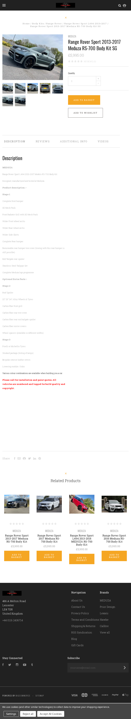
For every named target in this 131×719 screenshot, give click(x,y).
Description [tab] (14, 141)
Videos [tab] (103, 141)
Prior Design (107, 606)
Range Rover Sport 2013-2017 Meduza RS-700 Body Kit (17, 538)
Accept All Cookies (51, 714)
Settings (11, 714)
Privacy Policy (80, 613)
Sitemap (40, 695)
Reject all (28, 714)
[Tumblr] (32, 665)
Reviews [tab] (43, 141)
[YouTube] (24, 665)
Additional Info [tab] (73, 141)
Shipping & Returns (83, 626)
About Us (76, 600)
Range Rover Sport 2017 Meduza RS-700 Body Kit (49, 538)
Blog (74, 638)
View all (105, 632)
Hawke (104, 619)
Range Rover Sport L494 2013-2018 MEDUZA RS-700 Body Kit (82, 540)
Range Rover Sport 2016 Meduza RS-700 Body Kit (114, 538)
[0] (124, 5)
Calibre (104, 626)
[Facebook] (3, 665)
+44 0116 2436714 (12, 620)
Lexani (104, 613)
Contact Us (78, 606)
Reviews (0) (90, 61)
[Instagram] (17, 665)
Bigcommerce (23, 695)
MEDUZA (72, 36)
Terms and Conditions (85, 619)
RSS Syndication (81, 632)
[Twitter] (9, 665)
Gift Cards (77, 645)
